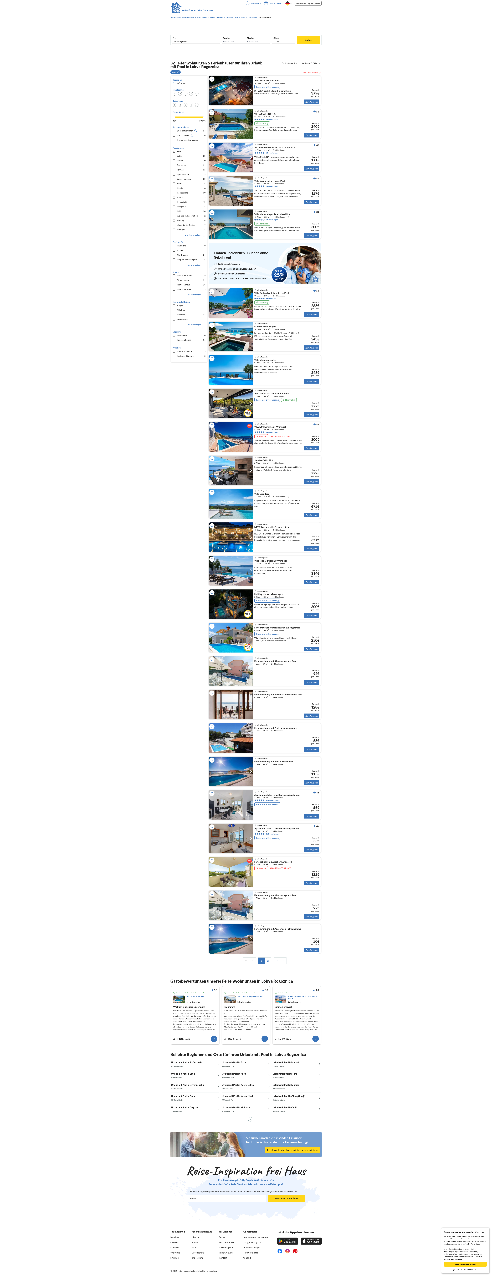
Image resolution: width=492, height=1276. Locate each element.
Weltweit (175, 1252)
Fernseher (191, 165)
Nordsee (174, 1237)
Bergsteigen (191, 319)
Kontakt (223, 1257)
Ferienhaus (191, 335)
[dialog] (465, 1250)
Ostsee (173, 1242)
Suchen (308, 39)
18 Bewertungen (272, 800)
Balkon (191, 197)
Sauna (191, 183)
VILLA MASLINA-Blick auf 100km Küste (274, 147)
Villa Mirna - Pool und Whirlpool (270, 561)
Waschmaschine (191, 179)
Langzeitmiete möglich (191, 259)
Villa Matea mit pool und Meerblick (272, 214)
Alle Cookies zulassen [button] (465, 1264)
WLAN (191, 156)
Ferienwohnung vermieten (308, 3)
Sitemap (174, 1257)
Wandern (191, 314)
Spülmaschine (191, 174)
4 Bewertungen (272, 119)
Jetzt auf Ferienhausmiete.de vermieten (292, 1150)
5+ (196, 93)
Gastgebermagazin (252, 1242)
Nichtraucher (191, 255)
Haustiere (191, 245)
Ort (174, 38)
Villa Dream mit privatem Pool (269, 181)
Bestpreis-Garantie (191, 356)
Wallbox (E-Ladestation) (191, 215)
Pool (191, 151)
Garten (191, 160)
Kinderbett (191, 202)
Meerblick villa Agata (265, 326)
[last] (283, 960)
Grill (191, 211)
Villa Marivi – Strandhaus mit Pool (271, 393)
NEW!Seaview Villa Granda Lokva (271, 527)
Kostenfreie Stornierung (191, 140)
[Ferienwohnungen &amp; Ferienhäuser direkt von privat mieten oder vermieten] (191, 10)
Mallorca (174, 1247)
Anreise (226, 38)
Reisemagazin (226, 1247)
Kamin (191, 188)
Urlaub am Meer (191, 289)
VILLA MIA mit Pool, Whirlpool (270, 427)
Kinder (191, 250)
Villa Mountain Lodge (265, 360)
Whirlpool (191, 229)
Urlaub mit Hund (191, 275)
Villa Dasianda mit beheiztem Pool (271, 293)
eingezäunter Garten (191, 225)
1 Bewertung (271, 298)
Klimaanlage (191, 192)
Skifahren (191, 310)
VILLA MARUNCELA (265, 114)
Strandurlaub (191, 280)
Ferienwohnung (191, 340)
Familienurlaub (191, 284)
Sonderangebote (191, 351)
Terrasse (191, 169)
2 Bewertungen (272, 153)
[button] (465, 1269)
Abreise (250, 38)
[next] (277, 960)
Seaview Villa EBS (263, 460)
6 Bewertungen (272, 186)
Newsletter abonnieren (286, 1198)
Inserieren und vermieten (255, 1237)
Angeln (191, 305)
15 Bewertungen (272, 834)
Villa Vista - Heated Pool (266, 80)
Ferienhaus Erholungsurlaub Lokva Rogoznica (277, 627)
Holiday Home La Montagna (268, 594)
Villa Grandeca (261, 494)
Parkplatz (191, 206)
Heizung (191, 220)
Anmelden (256, 3)
